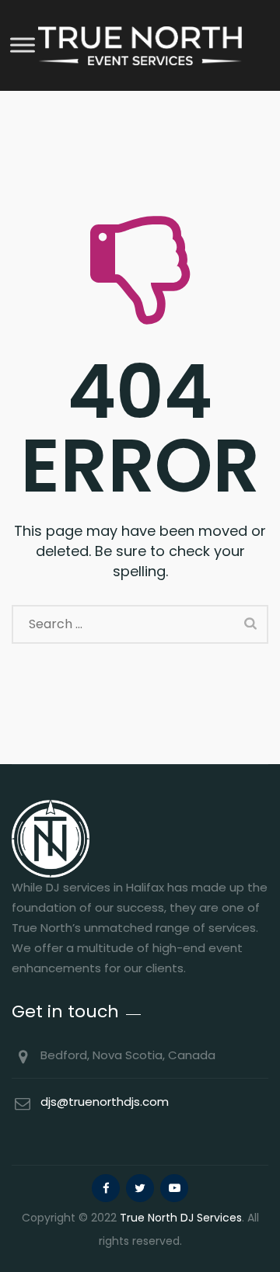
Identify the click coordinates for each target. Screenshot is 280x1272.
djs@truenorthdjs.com (104, 1101)
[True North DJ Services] (139, 45)
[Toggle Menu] (22, 44)
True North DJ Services (181, 1217)
